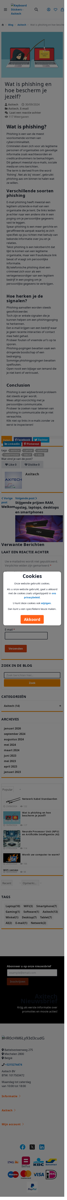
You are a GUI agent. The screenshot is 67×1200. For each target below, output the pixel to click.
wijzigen (46, 603)
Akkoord (32, 619)
